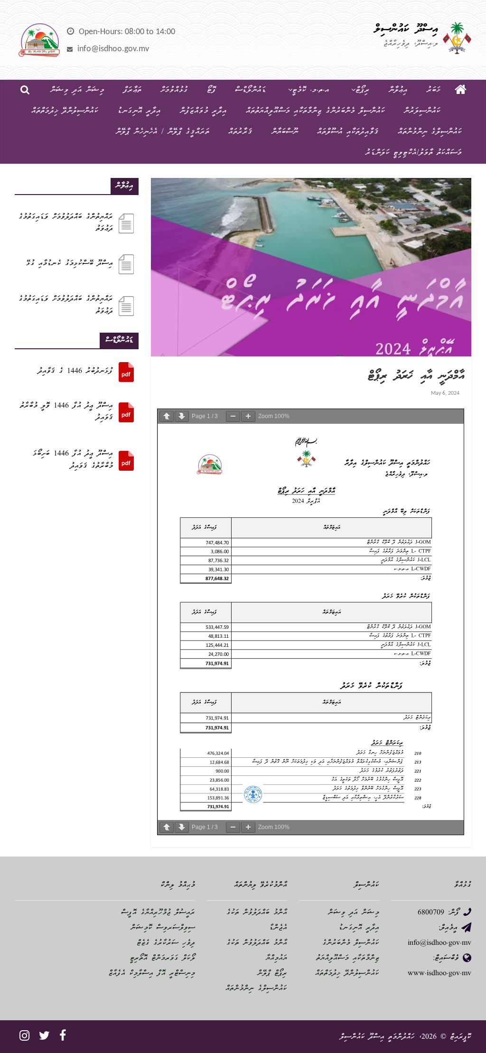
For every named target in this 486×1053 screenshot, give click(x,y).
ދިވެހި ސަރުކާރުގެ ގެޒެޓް (166, 943)
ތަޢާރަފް (132, 90)
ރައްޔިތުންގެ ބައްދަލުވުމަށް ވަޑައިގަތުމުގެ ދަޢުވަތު (66, 223)
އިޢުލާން (398, 90)
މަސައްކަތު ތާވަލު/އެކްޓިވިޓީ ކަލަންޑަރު (413, 153)
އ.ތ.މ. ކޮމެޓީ (310, 90)
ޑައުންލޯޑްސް (250, 90)
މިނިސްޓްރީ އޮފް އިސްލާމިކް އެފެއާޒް (151, 973)
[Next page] (182, 416)
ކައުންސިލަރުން (422, 111)
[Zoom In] (248, 416)
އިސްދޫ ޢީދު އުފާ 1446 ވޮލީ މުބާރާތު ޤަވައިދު (66, 412)
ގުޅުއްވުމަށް (174, 90)
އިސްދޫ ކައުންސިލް (406, 29)
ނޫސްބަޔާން (284, 132)
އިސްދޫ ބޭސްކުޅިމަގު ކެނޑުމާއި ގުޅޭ (69, 264)
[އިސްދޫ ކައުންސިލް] (460, 91)
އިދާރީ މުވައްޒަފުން (203, 111)
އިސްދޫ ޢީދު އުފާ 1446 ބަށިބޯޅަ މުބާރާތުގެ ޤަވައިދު (73, 460)
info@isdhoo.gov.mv (113, 49)
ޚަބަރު (433, 90)
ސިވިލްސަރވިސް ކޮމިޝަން (163, 928)
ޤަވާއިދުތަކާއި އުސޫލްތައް (348, 132)
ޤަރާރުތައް (240, 132)
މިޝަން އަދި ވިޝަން (77, 90)
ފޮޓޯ (211, 90)
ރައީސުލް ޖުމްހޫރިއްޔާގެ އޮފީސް (158, 913)
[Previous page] (166, 416)
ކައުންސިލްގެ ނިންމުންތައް (430, 132)
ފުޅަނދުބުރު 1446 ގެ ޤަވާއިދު (75, 371)
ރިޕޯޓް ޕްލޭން (272, 973)
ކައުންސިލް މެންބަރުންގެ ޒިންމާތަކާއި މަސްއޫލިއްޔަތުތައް (315, 111)
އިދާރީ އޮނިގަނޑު (139, 111)
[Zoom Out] (233, 416)
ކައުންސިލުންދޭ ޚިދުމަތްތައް (64, 111)
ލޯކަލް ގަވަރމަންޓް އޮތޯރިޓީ (162, 958)
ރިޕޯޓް (362, 90)
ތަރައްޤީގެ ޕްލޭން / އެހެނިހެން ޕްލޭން (162, 132)
